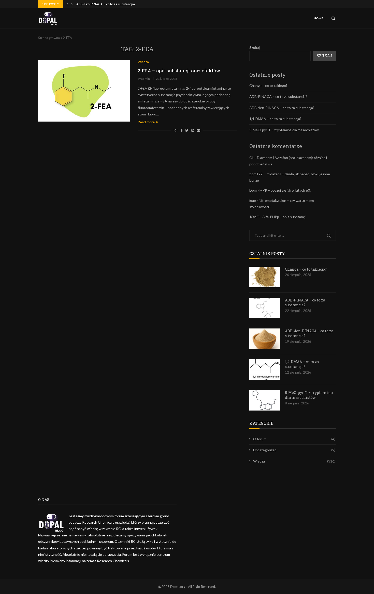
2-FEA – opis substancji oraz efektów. (179, 71)
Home (318, 18)
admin (145, 79)
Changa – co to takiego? (268, 85)
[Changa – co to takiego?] (264, 277)
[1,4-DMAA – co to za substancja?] (264, 369)
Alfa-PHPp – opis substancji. (284, 217)
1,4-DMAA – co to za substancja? (275, 118)
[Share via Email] (198, 130)
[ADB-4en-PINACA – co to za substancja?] (264, 338)
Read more (146, 122)
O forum (294, 439)
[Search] (333, 18)
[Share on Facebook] (182, 130)
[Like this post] (175, 130)
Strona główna (49, 38)
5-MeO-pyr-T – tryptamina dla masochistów (284, 130)
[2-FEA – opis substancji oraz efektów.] (84, 90)
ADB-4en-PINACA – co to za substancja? (105, 4)
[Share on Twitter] (187, 130)
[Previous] (67, 4)
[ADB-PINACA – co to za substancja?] (264, 308)
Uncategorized (294, 450)
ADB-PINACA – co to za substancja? (278, 96)
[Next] (72, 4)
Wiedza (294, 461)
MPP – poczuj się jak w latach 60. (285, 190)
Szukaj (254, 47)
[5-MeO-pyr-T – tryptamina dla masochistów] (264, 400)
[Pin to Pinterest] (192, 130)
